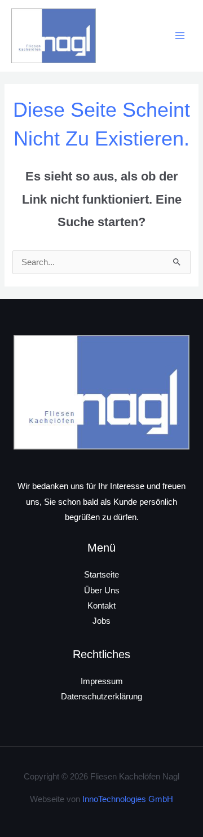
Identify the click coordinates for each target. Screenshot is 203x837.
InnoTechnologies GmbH (127, 799)
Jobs (101, 620)
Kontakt (101, 605)
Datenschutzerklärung (101, 696)
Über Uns (102, 590)
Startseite (101, 574)
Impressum (102, 681)
